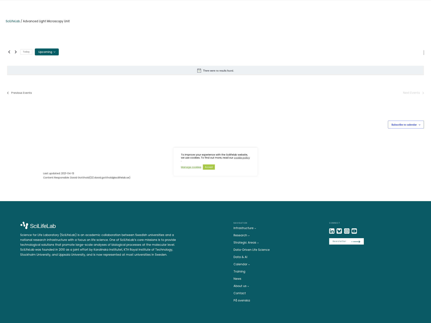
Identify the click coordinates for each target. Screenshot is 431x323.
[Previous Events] (9, 52)
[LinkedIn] (332, 231)
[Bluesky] (340, 231)
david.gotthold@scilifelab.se (111, 177)
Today (26, 51)
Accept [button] (209, 167)
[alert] (215, 70)
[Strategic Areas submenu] (258, 243)
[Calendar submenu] (249, 264)
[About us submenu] (248, 286)
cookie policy (242, 157)
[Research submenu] (249, 235)
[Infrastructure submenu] (255, 228)
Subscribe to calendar (404, 124)
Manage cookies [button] (191, 167)
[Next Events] (16, 52)
